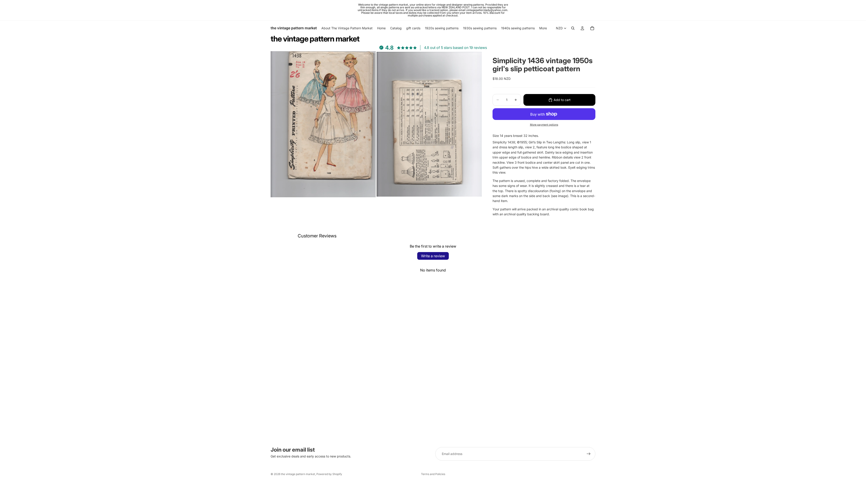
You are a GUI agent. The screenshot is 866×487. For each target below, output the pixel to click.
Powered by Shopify (329, 474)
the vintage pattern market (298, 474)
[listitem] (543, 28)
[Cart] (592, 28)
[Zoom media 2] (429, 124)
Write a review (433, 256)
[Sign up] (588, 454)
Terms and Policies (433, 474)
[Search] (573, 28)
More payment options (544, 124)
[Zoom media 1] (323, 124)
